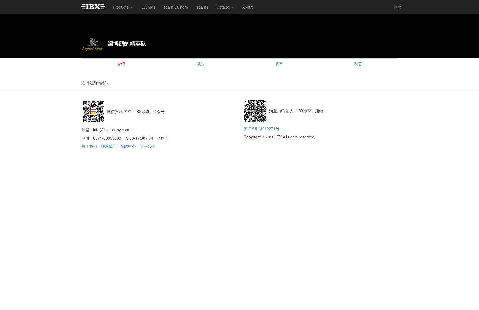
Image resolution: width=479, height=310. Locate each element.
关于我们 (89, 146)
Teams (202, 7)
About (247, 7)
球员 (200, 63)
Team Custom (175, 7)
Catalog (223, 7)
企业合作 (147, 146)
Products (121, 7)
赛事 (279, 63)
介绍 (121, 63)
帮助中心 (128, 146)
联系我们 (108, 146)
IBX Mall (148, 7)
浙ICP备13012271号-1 (263, 128)
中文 (398, 7)
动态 (358, 63)
